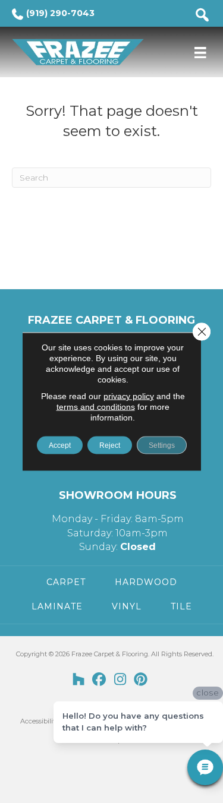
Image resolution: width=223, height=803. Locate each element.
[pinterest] (141, 680)
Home (21, 92)
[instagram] (120, 680)
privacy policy (128, 396)
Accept (60, 445)
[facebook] (99, 680)
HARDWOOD (146, 582)
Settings (162, 445)
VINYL (127, 606)
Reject (109, 445)
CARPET (66, 582)
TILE (181, 606)
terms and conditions (95, 407)
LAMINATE (57, 606)
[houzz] (78, 680)
